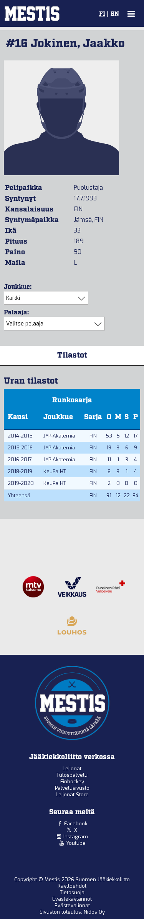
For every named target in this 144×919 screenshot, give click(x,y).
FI (102, 14)
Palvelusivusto (72, 788)
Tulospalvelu (72, 775)
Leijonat (72, 768)
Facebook (75, 823)
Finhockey (72, 781)
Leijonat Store (72, 794)
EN (115, 14)
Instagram (75, 836)
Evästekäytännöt (72, 899)
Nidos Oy (94, 912)
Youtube (76, 843)
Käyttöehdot (72, 886)
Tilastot (72, 355)
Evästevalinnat (72, 905)
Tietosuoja (72, 892)
